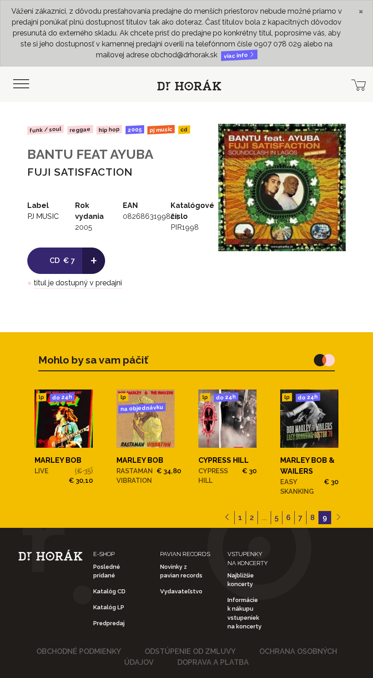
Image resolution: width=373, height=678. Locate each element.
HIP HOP (109, 129)
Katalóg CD (109, 591)
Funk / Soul (45, 130)
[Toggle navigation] (21, 84)
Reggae (80, 129)
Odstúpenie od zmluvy (190, 651)
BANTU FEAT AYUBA (90, 154)
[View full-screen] (332, 137)
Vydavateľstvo (181, 591)
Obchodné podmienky (78, 651)
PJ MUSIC (161, 130)
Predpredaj (109, 623)
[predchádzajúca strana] (227, 518)
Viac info (236, 56)
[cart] (358, 84)
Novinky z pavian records (181, 571)
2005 (135, 129)
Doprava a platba (213, 662)
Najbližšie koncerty (240, 579)
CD (184, 129)
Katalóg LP (108, 607)
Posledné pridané (106, 571)
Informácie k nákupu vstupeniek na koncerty (244, 613)
